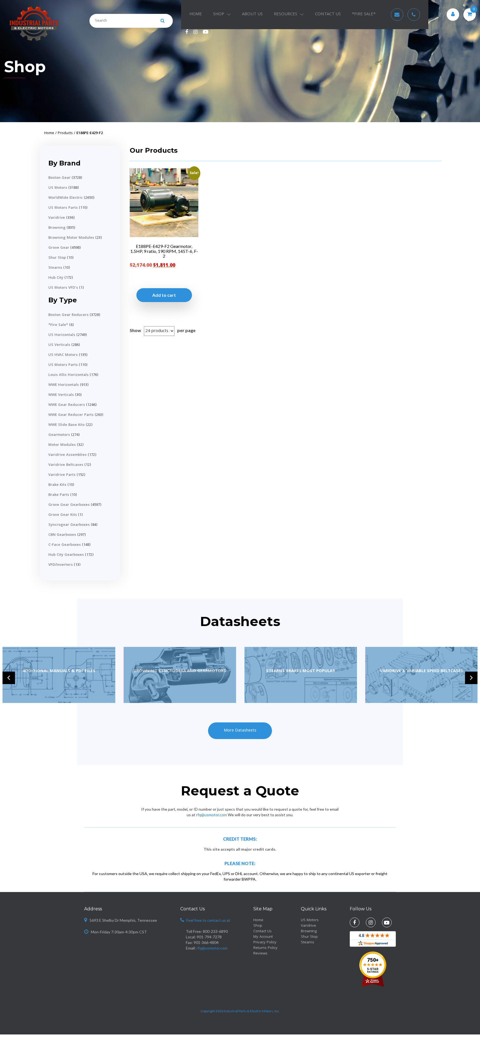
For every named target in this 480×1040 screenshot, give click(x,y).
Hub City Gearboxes (66, 555)
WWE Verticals (61, 395)
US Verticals (59, 345)
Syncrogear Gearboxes (69, 525)
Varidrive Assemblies (67, 455)
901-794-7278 (209, 937)
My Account (263, 937)
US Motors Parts (63, 208)
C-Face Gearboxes (64, 545)
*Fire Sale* (58, 325)
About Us (252, 14)
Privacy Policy (264, 942)
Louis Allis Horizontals (68, 375)
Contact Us (328, 14)
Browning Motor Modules (71, 238)
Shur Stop (57, 258)
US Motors (57, 188)
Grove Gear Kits (62, 515)
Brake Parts (58, 495)
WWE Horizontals (63, 385)
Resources (285, 14)
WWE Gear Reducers (66, 405)
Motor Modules (62, 445)
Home (195, 14)
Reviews (260, 954)
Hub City (55, 278)
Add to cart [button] (164, 295)
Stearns (55, 268)
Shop (218, 14)
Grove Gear (58, 248)
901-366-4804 (206, 942)
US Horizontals (61, 335)
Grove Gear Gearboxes (69, 505)
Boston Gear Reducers (68, 315)
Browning (57, 228)
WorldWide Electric (65, 198)
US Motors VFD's (63, 288)
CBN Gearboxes (62, 535)
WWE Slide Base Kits (66, 425)
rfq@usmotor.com (211, 814)
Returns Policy (265, 948)
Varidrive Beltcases (65, 465)
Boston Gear (59, 178)
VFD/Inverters (60, 565)
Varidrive (56, 218)
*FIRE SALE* (364, 14)
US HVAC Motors (63, 355)
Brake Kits (57, 485)
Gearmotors (59, 435)
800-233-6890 (215, 931)
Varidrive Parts (62, 475)
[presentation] (8, 678)
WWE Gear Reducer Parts (71, 415)
